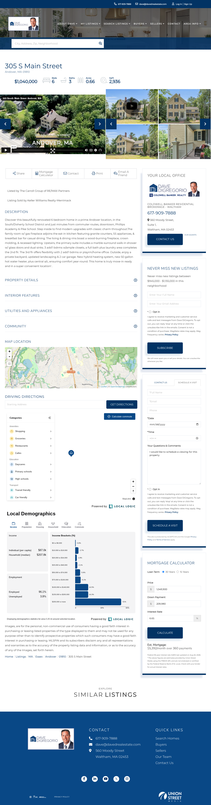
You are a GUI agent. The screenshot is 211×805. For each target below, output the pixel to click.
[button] (100, 43)
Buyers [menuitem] (139, 23)
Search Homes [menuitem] (167, 739)
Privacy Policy (171, 334)
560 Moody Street (111, 754)
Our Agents (190, 235)
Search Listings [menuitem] (116, 23)
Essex (39, 656)
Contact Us (165, 239)
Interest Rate (154, 611)
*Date (150, 418)
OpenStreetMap (117, 386)
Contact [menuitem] (174, 23)
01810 (62, 656)
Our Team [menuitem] (163, 757)
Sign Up (188, 4)
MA (31, 656)
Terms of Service (163, 540)
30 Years (170, 571)
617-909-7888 (124, 4)
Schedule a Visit (187, 382)
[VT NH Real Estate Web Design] (170, 797)
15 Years (184, 571)
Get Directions (121, 404)
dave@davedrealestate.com (153, 4)
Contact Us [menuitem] (164, 763)
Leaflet (104, 386)
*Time (150, 432)
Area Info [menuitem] (191, 23)
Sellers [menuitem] (156, 23)
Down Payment (156, 597)
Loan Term (153, 571)
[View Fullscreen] (9, 363)
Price (150, 582)
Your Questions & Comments (164, 445)
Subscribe (165, 348)
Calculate (165, 632)
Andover (50, 656)
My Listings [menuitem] (89, 23)
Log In (179, 4)
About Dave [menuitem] (66, 23)
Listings (21, 656)
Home (9, 656)
